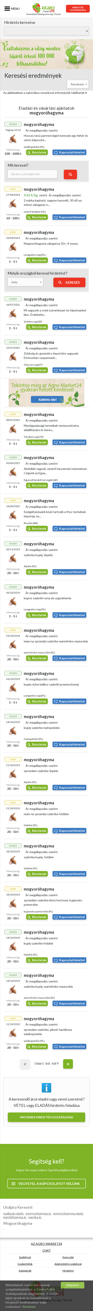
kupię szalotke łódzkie (38, 943)
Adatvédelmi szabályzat (68, 1263)
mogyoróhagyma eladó (68, 1213)
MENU (15, 8)
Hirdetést (68, 1270)
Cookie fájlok (25, 1263)
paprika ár (35, 1217)
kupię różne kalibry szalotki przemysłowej (51, 684)
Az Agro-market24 (46, 1244)
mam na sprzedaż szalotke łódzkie (46, 814)
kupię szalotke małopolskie (42, 728)
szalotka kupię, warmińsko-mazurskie (48, 986)
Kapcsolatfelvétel (72, 152)
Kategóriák (25, 1270)
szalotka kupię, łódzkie (39, 857)
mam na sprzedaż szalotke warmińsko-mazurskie (56, 641)
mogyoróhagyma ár (39, 1213)
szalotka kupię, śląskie (38, 555)
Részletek (39, 152)
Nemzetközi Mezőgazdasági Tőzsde (43, 14)
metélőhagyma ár (15, 1217)
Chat (46, 1250)
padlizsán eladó (13, 1213)
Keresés (73, 282)
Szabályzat (25, 1257)
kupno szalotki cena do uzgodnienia (47, 598)
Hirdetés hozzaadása (78, 8)
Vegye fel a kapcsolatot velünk (49, 1183)
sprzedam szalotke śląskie (41, 771)
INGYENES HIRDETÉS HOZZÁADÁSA (46, 1117)
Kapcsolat (68, 1257)
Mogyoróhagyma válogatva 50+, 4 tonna (51, 243)
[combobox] (78, 84)
